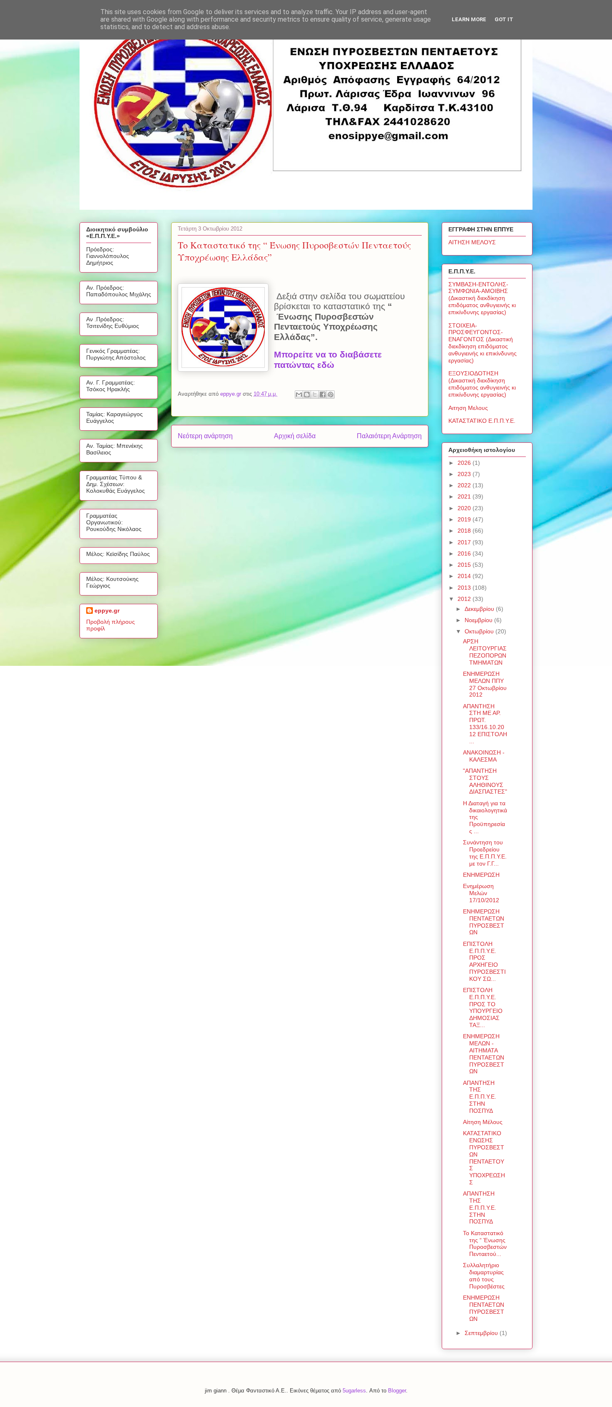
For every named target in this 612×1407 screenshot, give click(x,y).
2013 (465, 587)
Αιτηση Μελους (468, 407)
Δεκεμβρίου (480, 608)
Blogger (397, 1390)
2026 (465, 462)
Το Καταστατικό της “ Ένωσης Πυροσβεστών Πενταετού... (485, 1243)
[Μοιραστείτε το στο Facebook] (322, 394)
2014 (465, 576)
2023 (465, 474)
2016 (465, 553)
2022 (465, 485)
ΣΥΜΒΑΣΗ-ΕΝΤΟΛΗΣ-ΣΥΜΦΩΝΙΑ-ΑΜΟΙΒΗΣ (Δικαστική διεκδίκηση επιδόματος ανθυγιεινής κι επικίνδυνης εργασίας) (482, 298)
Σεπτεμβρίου (482, 1333)
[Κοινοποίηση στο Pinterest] (330, 394)
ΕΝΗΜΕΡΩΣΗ (481, 874)
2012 (465, 599)
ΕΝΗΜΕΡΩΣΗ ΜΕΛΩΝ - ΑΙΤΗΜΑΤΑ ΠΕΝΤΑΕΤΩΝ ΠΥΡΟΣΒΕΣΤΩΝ (483, 1053)
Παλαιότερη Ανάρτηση (389, 435)
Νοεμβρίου (479, 620)
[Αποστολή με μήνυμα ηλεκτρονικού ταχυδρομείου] (299, 394)
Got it (504, 19)
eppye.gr (107, 610)
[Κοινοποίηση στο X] (315, 394)
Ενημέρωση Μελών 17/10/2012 (481, 893)
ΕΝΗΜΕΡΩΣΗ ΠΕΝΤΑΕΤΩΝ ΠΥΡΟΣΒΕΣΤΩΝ (483, 922)
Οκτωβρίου (480, 631)
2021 (465, 496)
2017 (465, 542)
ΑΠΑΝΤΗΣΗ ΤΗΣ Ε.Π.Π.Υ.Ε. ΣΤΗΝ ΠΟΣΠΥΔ (479, 1096)
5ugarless (354, 1390)
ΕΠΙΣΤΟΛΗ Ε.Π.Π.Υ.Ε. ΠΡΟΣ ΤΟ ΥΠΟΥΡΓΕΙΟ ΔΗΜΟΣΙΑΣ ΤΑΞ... (483, 1007)
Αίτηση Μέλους (483, 1122)
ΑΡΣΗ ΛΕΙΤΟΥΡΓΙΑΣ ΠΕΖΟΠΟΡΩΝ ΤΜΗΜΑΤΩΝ (485, 651)
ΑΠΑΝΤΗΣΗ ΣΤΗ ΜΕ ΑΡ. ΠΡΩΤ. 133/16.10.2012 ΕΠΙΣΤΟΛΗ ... (485, 723)
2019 (465, 519)
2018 (465, 530)
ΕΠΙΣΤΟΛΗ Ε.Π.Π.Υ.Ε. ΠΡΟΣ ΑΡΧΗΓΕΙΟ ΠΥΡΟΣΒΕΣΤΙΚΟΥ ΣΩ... (484, 961)
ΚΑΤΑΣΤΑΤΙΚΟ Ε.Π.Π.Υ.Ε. (481, 420)
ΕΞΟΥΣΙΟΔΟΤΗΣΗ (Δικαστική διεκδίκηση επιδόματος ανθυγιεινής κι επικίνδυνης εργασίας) (482, 383)
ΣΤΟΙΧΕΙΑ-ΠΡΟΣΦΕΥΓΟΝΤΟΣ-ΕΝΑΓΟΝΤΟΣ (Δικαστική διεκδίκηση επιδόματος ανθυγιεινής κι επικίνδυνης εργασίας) (482, 343)
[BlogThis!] (307, 394)
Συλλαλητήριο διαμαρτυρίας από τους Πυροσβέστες (484, 1275)
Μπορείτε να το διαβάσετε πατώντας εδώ (328, 360)
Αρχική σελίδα (295, 435)
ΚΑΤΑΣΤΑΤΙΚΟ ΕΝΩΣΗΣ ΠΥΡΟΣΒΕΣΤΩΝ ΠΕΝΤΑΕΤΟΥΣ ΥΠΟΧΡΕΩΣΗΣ (484, 1158)
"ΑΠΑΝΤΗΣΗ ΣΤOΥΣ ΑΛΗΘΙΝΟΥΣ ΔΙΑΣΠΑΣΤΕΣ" (485, 781)
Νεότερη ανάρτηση (205, 435)
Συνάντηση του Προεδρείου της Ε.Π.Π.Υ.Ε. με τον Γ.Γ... (485, 852)
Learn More (469, 19)
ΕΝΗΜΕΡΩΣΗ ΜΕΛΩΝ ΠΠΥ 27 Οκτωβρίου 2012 (485, 684)
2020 (465, 508)
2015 (465, 564)
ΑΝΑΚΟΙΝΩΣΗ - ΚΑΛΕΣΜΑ (484, 756)
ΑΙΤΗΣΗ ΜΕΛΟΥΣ (472, 242)
